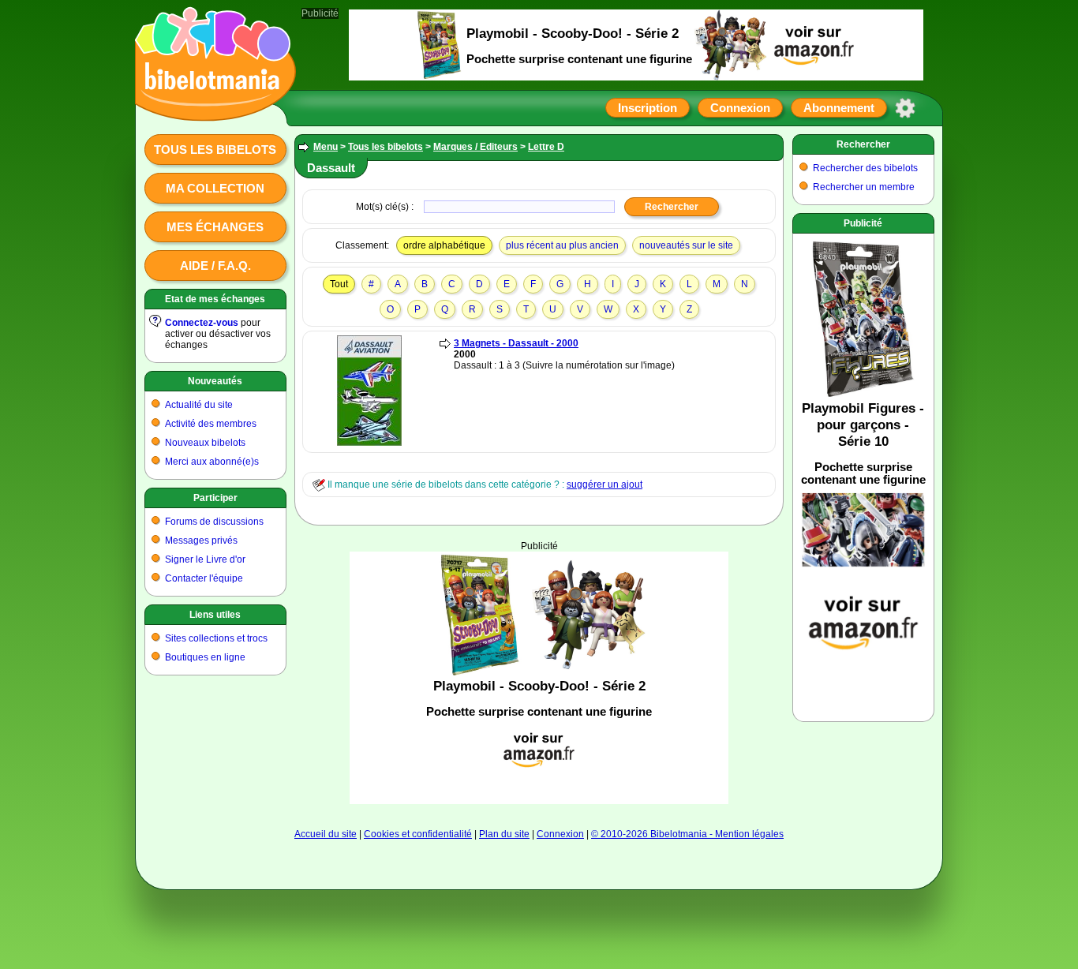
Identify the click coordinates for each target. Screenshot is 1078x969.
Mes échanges (215, 227)
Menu (325, 146)
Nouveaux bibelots (205, 442)
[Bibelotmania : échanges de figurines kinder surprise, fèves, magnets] (211, 106)
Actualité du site (199, 404)
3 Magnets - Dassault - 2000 (516, 343)
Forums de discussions (214, 521)
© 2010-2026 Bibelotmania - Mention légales (687, 834)
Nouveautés (215, 381)
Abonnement (838, 107)
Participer (215, 497)
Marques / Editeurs (475, 146)
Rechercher (863, 144)
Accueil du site (325, 834)
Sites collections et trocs (216, 638)
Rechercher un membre (864, 187)
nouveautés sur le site (686, 245)
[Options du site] (905, 108)
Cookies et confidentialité (418, 834)
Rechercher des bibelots (865, 168)
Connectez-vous (201, 322)
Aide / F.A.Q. (215, 265)
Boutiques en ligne (205, 657)
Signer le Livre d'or (205, 559)
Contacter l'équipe (204, 578)
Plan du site (504, 834)
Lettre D (546, 146)
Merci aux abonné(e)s (212, 461)
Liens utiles (215, 614)
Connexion (740, 107)
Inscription (647, 107)
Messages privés (201, 540)
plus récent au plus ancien (562, 245)
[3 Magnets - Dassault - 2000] (369, 442)
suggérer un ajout (604, 484)
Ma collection (215, 188)
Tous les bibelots (215, 149)
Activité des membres (210, 423)
